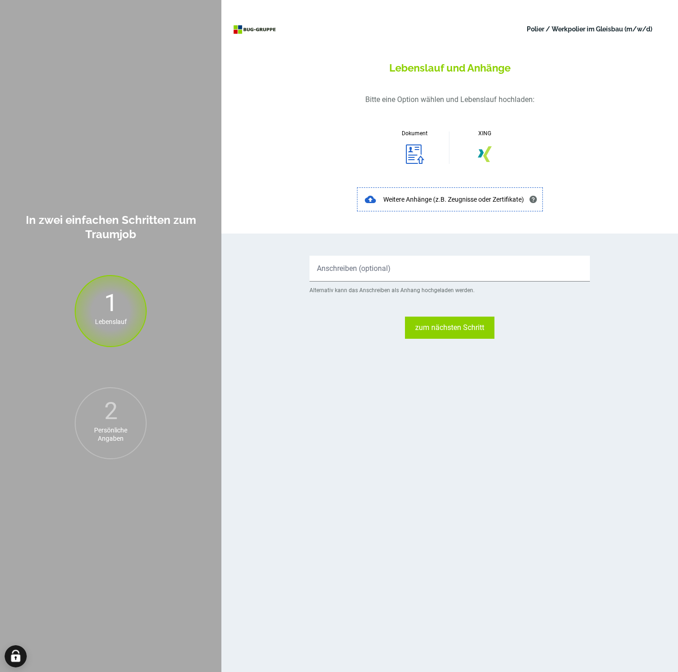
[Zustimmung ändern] (16, 656)
